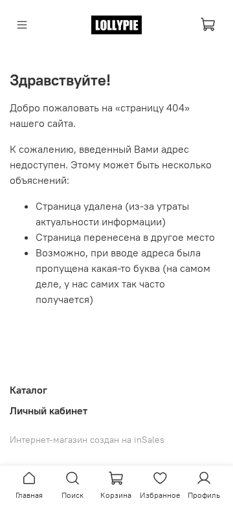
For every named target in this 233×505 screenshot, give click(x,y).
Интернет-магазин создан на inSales (87, 439)
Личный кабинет (48, 410)
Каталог (28, 389)
